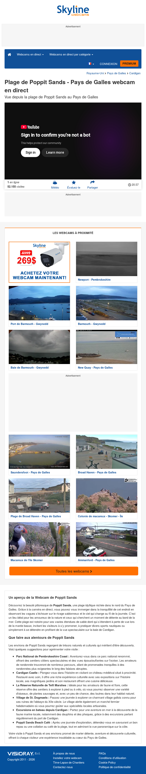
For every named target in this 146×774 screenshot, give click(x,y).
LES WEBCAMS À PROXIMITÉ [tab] (73, 233)
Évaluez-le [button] (73, 187)
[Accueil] (9, 54)
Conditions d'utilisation (112, 758)
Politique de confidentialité (115, 767)
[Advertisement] (72, 37)
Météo (55, 187)
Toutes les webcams (73, 570)
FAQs (102, 753)
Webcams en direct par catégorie (70, 54)
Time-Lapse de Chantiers (68, 762)
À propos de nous (64, 753)
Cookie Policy (107, 762)
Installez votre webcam (67, 758)
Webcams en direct (29, 54)
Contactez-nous (63, 767)
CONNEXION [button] (108, 64)
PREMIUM (129, 63)
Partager (92, 187)
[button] (91, 63)
